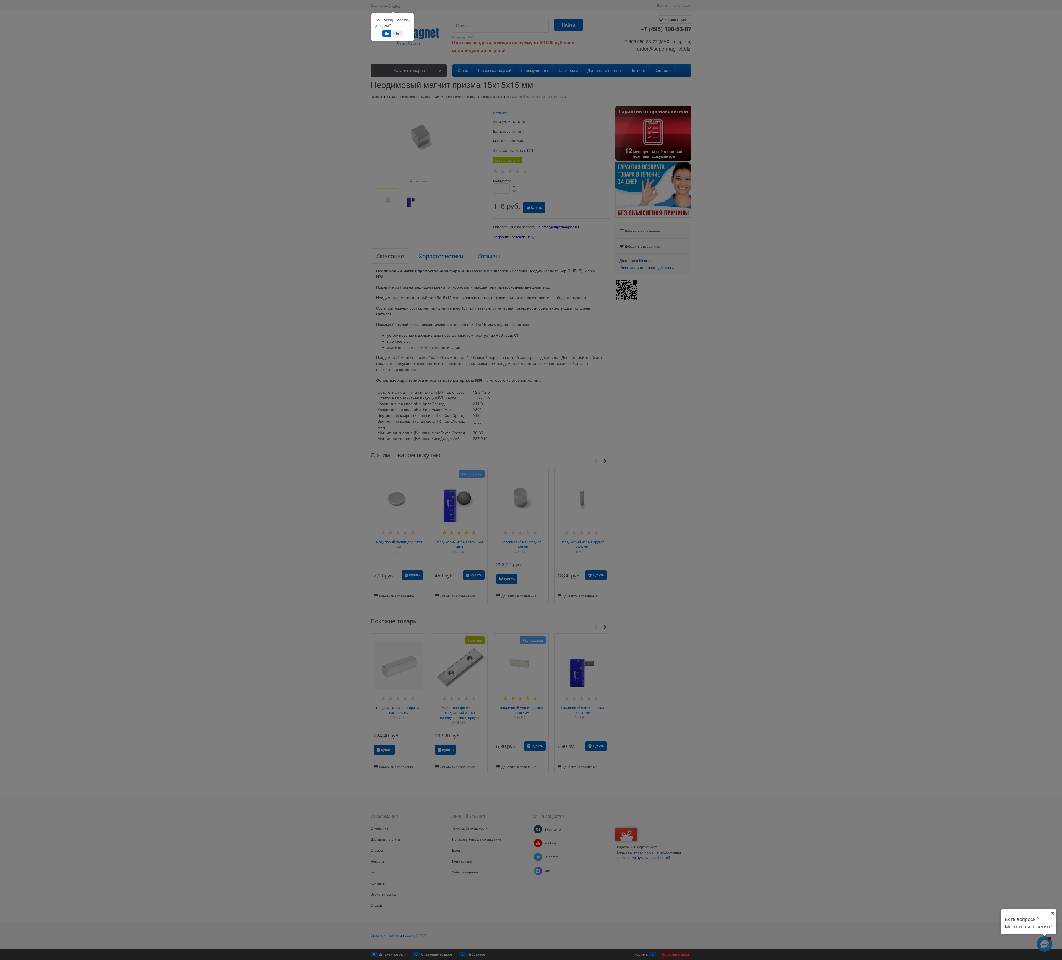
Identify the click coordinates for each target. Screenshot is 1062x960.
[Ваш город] (1052, 913)
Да (387, 33)
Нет (398, 33)
